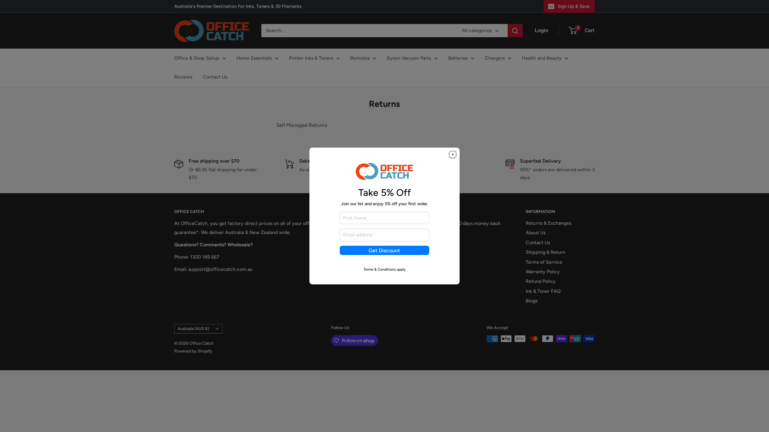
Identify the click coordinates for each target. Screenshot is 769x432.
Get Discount (384, 250)
